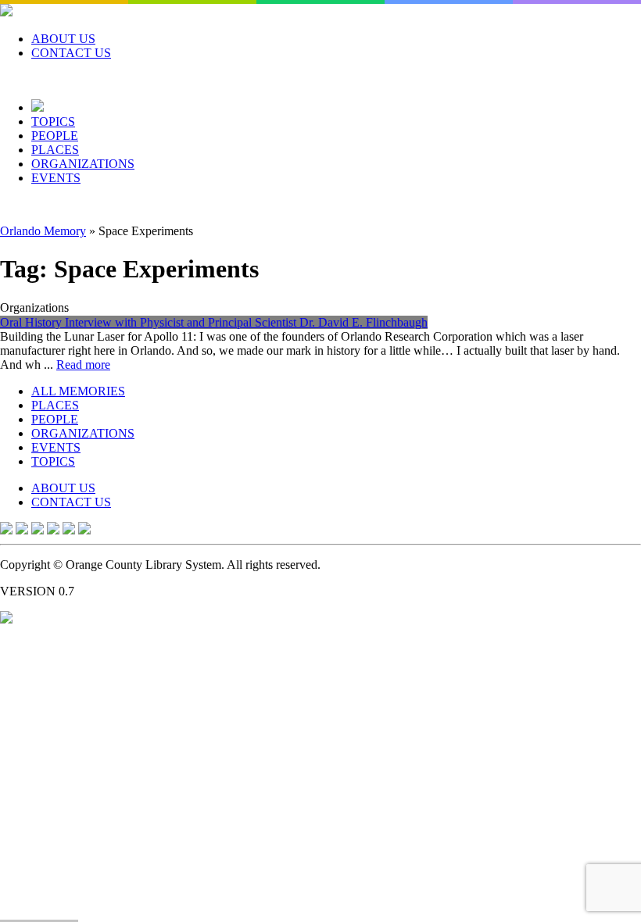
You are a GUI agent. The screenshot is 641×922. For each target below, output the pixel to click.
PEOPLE (54, 135)
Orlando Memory (43, 231)
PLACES (55, 149)
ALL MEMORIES (78, 391)
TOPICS (53, 121)
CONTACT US (71, 52)
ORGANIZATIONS (82, 163)
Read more (83, 364)
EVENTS (56, 177)
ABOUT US (63, 38)
